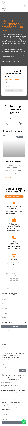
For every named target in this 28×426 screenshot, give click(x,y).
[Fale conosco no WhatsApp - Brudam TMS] (23, 421)
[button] (25, 6)
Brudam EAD (14, 118)
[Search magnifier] (20, 123)
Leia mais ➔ (8, 177)
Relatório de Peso (13, 161)
